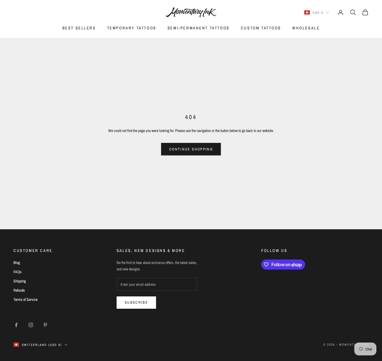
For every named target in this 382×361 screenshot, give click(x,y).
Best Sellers (79, 27)
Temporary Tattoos (131, 27)
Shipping (19, 281)
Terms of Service (25, 299)
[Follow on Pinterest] (45, 325)
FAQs (17, 271)
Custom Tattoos (261, 27)
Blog (16, 262)
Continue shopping (191, 149)
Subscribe (136, 302)
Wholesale (306, 27)
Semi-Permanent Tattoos (199, 27)
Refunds (19, 290)
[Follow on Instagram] (31, 325)
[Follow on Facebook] (16, 325)
